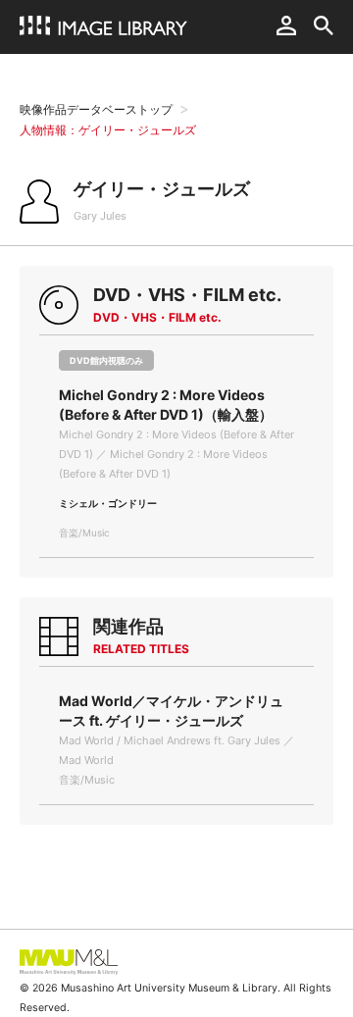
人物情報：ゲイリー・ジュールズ (108, 130)
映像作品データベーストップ (96, 109)
